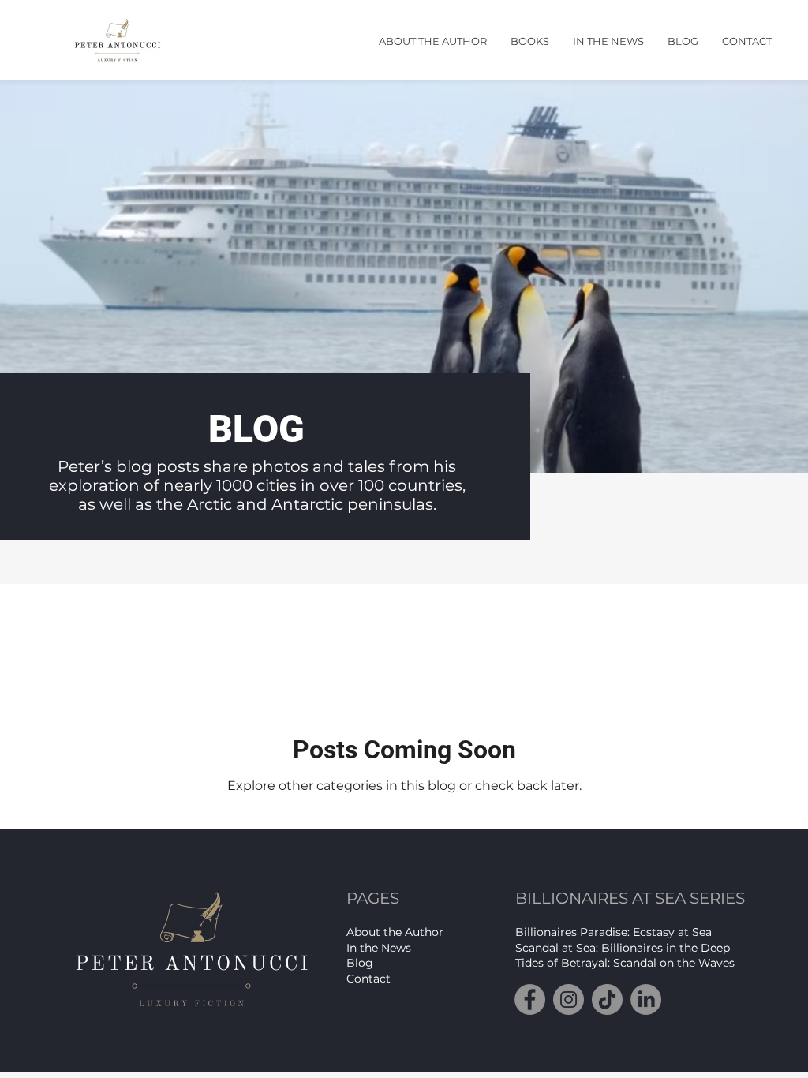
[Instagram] (568, 999)
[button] (433, 41)
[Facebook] (529, 999)
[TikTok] (607, 999)
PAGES (372, 898)
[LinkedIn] (645, 999)
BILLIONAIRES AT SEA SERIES (630, 898)
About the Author (394, 932)
